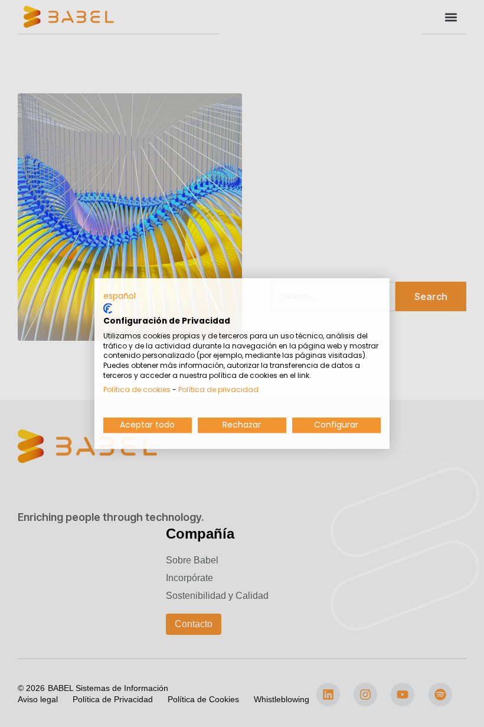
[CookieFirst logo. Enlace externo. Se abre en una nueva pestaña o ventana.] (107, 308)
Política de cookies (137, 389)
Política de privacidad (218, 389)
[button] (119, 296)
